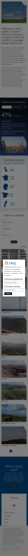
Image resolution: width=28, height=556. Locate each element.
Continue (8, 293)
